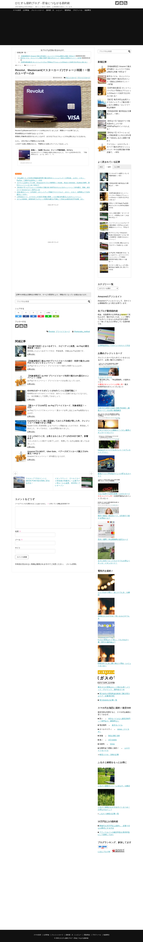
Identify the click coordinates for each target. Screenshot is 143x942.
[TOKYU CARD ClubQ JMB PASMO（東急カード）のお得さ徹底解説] (106, 406)
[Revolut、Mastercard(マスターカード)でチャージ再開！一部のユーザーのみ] (33, 316)
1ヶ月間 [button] (117, 167)
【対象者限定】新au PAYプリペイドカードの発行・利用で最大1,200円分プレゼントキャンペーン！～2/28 (58, 362)
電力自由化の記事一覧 (108, 700)
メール (19, 540)
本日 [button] (101, 167)
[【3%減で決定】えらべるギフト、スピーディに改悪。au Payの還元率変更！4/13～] (20, 351)
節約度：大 (50, 10)
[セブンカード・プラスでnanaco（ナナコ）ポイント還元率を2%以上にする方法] (109, 448)
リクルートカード (105, 377)
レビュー (59, 10)
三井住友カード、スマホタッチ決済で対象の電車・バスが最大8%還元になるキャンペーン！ (49, 197)
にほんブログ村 (104, 852)
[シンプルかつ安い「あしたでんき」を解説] (106, 590)
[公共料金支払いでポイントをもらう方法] (106, 343)
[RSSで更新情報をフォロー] (125, 3)
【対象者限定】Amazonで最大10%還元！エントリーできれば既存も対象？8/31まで (47, 56)
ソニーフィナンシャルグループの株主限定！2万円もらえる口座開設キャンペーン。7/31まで (119, 225)
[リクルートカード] (109, 375)
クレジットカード (37, 10)
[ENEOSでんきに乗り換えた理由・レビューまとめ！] (106, 661)
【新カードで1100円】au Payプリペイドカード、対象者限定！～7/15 (57, 406)
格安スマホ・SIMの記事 (109, 755)
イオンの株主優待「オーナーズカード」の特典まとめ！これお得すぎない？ (119, 215)
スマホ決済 (17, 10)
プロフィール (77, 10)
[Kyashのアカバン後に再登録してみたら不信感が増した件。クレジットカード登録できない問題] (20, 425)
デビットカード (71, 78)
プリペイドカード (83, 78)
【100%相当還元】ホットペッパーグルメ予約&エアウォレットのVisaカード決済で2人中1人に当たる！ (54, 62)
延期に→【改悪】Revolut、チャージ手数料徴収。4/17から (52, 150)
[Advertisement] (71, 29)
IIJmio (112, 744)
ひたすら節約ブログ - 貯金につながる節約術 (42, 3)
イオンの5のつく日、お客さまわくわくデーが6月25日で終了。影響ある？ (57, 437)
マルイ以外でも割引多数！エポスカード (114, 494)
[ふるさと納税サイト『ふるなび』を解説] (106, 784)
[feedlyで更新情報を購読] (121, 3)
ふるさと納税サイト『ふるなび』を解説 (114, 786)
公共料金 (26, 10)
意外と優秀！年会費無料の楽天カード (113, 539)
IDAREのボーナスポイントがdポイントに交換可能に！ (52, 391)
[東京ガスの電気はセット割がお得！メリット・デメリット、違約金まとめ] (106, 685)
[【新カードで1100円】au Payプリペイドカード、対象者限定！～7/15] (20, 410)
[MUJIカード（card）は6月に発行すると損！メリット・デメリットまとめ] (108, 514)
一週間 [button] (108, 167)
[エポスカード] (109, 492)
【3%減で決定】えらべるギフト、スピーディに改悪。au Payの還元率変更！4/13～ (58, 347)
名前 (18, 531)
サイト (17, 548)
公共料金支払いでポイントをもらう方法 (114, 345)
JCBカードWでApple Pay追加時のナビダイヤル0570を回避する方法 (119, 205)
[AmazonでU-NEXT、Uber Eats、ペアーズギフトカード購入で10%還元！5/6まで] (20, 456)
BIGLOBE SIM (114, 736)
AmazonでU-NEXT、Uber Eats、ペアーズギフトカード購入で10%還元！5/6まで (57, 452)
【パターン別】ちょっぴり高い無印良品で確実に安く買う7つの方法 (119, 267)
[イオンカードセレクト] (109, 428)
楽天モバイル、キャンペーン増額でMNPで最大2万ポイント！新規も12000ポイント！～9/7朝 (50, 58)
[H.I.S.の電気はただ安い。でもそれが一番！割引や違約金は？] (106, 638)
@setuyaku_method (82, 331)
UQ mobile (112, 740)
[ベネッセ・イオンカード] (106, 559)
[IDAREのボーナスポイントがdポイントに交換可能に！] (20, 395)
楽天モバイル (117, 725)
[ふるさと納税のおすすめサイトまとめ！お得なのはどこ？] (106, 805)
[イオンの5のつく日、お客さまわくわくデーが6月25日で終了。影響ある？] (20, 441)
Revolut (52, 331)
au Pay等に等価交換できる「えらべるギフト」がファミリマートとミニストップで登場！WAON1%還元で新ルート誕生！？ (119, 257)
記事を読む (31, 354)
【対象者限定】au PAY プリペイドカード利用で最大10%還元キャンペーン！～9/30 (58, 377)
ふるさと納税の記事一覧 (109, 814)
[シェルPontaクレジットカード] (106, 471)
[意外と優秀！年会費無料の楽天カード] (106, 537)
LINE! (48, 312)
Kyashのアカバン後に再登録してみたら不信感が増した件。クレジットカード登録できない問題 (58, 422)
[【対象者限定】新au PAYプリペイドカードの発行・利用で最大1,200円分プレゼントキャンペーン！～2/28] (20, 366)
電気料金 (68, 10)
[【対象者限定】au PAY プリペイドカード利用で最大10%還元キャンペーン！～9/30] (20, 380)
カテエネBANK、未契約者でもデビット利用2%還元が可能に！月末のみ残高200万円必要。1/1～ (50, 199)
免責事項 (88, 10)
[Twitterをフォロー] (117, 3)
